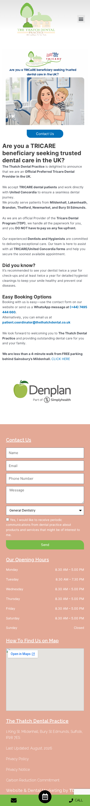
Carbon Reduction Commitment (33, 780)
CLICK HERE (60, 359)
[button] (81, 19)
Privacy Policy (13, 419)
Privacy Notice (18, 769)
